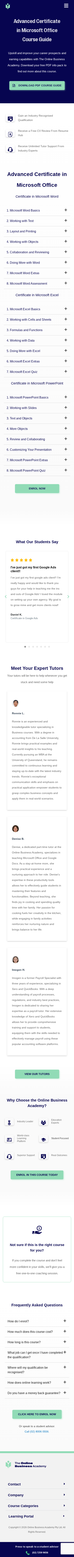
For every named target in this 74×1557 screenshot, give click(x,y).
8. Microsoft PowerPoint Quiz (26, 470)
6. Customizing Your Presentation (29, 449)
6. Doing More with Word (23, 262)
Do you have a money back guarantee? (34, 1393)
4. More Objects (17, 428)
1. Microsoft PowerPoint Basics (27, 397)
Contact (14, 1484)
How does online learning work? (29, 1382)
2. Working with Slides (22, 408)
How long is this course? (24, 1342)
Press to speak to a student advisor (37, 1546)
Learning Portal (21, 1516)
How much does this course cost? (30, 1331)
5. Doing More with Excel (23, 351)
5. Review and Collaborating (26, 439)
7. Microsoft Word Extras (23, 273)
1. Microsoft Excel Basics (23, 309)
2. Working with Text (20, 221)
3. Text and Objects (19, 418)
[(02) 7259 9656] (28, 1553)
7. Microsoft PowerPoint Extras (27, 460)
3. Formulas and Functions (25, 330)
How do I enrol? (18, 1321)
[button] (37, 210)
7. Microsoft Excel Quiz (22, 371)
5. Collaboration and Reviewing (28, 252)
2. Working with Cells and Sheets (29, 319)
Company (16, 1495)
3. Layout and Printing (21, 231)
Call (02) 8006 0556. (37, 1431)
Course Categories (23, 1506)
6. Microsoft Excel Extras (23, 361)
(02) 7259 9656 (40, 1552)
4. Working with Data (21, 340)
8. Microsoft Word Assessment (27, 283)
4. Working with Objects (22, 241)
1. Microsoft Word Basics (23, 210)
